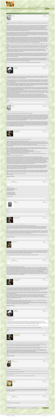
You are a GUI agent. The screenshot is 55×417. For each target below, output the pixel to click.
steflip (15, 201)
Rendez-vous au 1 (8, 10)
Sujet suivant (14, 407)
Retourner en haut (18, 414)
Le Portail (14, 414)
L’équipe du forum (8, 414)
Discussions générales (13, 10)
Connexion (14, 8)
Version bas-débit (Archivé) (24, 414)
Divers (17, 10)
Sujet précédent (9, 407)
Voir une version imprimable (10, 410)
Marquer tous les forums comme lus (32, 414)
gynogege (13, 181)
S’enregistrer (18, 8)
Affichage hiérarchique (45, 13)
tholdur (21, 21)
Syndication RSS (39, 414)
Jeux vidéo (20, 10)
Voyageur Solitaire (17, 217)
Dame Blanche (14, 241)
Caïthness (15, 67)
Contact (12, 414)
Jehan (13, 360)
